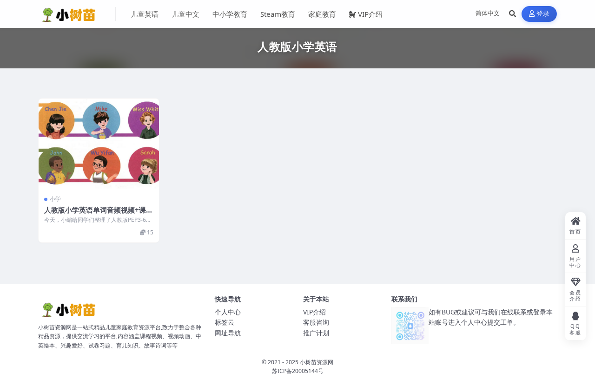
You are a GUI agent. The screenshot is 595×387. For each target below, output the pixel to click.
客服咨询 (316, 322)
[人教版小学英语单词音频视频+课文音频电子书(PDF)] (99, 144)
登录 (543, 13)
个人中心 (228, 311)
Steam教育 (277, 14)
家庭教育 (322, 14)
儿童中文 (185, 14)
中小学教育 (229, 14)
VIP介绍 (370, 14)
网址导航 (228, 332)
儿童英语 (145, 14)
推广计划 (316, 332)
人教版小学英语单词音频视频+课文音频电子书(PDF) (98, 214)
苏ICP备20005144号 (298, 371)
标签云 (224, 322)
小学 (55, 199)
